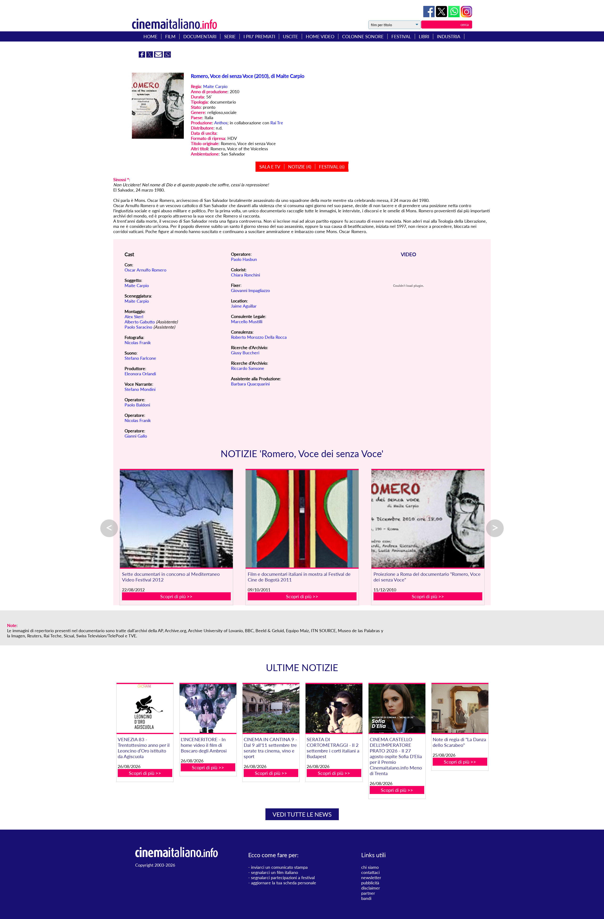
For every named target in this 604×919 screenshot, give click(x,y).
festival (401, 36)
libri (424, 36)
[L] (208, 708)
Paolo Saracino (138, 327)
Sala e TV (269, 166)
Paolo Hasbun (244, 259)
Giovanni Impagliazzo (250, 290)
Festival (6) (331, 166)
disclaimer (370, 887)
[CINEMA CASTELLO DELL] (397, 708)
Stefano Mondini (140, 389)
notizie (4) (299, 166)
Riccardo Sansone (247, 368)
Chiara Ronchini (245, 274)
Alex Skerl (134, 316)
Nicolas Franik (138, 342)
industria (448, 36)
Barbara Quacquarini (250, 383)
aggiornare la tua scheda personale (283, 882)
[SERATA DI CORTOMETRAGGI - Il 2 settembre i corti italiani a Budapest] (334, 708)
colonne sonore (363, 36)
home (150, 36)
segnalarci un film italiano (274, 872)
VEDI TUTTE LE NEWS (302, 814)
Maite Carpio (215, 86)
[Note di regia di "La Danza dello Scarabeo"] (460, 708)
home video (320, 36)
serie (230, 36)
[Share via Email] (159, 55)
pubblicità (370, 882)
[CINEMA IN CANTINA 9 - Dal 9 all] (271, 708)
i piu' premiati (259, 36)
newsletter (371, 877)
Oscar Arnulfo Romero (145, 269)
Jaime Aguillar (244, 306)
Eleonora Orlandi (140, 373)
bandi (366, 898)
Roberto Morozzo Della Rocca (259, 337)
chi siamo (370, 867)
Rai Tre (276, 122)
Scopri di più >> (176, 596)
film (170, 36)
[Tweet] (442, 15)
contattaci (370, 872)
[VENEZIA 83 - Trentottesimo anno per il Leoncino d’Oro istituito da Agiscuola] (145, 708)
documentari (199, 36)
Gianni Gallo (136, 436)
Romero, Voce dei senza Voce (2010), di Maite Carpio (247, 76)
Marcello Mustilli (246, 321)
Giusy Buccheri (245, 352)
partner (368, 893)
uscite (290, 36)
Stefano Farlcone (140, 358)
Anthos (220, 122)
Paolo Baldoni (137, 404)
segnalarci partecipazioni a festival (283, 877)
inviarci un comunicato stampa (279, 867)
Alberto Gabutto (140, 321)
